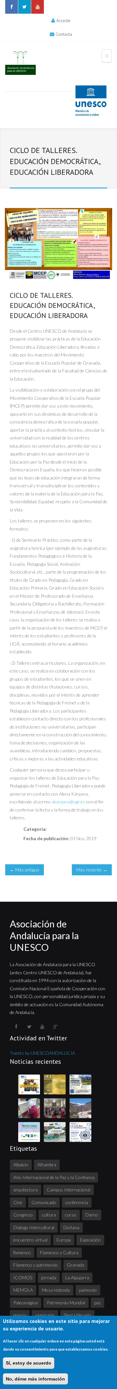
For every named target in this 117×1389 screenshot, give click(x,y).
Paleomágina (25, 1302)
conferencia (76, 1202)
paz (97, 1302)
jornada (48, 1277)
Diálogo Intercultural (33, 1227)
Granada (75, 1265)
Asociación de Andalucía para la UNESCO (44, 935)
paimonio (88, 1290)
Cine (17, 1202)
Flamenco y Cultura (59, 1252)
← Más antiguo (24, 869)
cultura (49, 1214)
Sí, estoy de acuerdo (28, 1363)
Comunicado (44, 1202)
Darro (91, 1214)
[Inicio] (20, 63)
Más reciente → (91, 869)
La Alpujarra (77, 1277)
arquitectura (25, 1189)
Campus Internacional (68, 1189)
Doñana (71, 1227)
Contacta (64, 34)
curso (70, 1214)
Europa (64, 1240)
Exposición (90, 1240)
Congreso (23, 1214)
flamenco (22, 1252)
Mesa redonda (56, 1290)
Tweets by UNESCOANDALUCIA (42, 1053)
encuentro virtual (30, 1240)
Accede (63, 20)
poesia (19, 1315)
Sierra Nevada (77, 1315)
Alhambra (46, 1164)
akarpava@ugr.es (68, 801)
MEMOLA (23, 1290)
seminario (45, 1315)
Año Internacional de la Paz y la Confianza (54, 1177)
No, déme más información (35, 1379)
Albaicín (20, 1164)
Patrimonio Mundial (66, 1302)
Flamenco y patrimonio (35, 1265)
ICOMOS (22, 1277)
